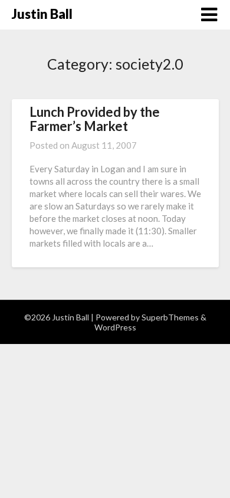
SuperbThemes (170, 317)
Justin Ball (42, 14)
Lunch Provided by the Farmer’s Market (94, 119)
